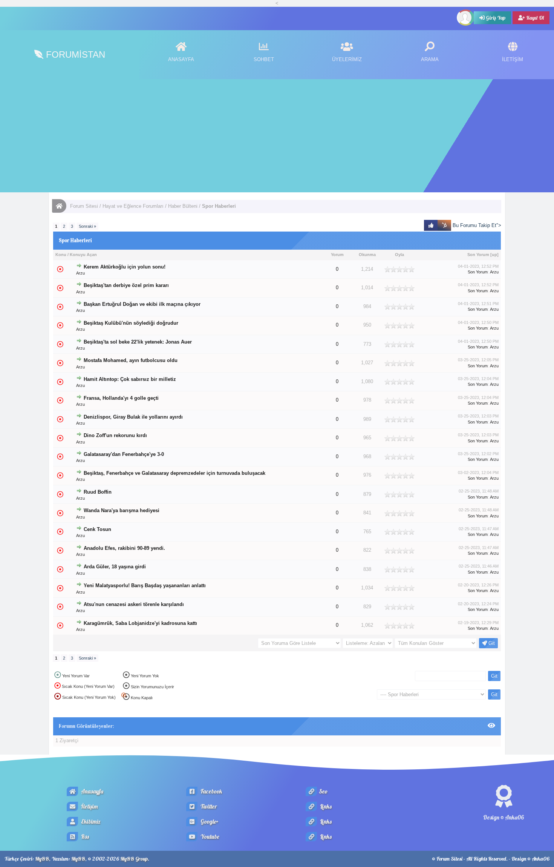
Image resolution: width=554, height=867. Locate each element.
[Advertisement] (277, 136)
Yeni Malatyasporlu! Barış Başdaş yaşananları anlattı (145, 585)
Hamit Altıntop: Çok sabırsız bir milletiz (130, 379)
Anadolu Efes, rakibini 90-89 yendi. (124, 548)
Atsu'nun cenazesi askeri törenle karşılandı (134, 604)
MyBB (42, 858)
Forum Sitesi (84, 206)
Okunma (367, 254)
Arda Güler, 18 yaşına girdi (115, 566)
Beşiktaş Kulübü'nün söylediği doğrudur (131, 323)
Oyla (399, 254)
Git (491, 643)
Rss (84, 836)
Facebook (210, 791)
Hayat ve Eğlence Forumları (133, 206)
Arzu (80, 273)
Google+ (209, 821)
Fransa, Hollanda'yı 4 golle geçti (121, 398)
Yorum (337, 254)
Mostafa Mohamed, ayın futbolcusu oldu (131, 360)
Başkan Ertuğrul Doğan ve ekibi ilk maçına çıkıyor (142, 304)
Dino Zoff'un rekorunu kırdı (115, 435)
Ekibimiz (90, 821)
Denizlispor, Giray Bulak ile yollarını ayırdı (133, 417)
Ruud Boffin (98, 492)
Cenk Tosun (97, 529)
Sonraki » (87, 226)
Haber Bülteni (182, 206)
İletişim (89, 806)
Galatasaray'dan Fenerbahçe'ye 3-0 (124, 454)
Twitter (208, 806)
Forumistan (74, 54)
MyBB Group (134, 858)
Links (325, 806)
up (494, 254)
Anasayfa (91, 791)
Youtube (209, 836)
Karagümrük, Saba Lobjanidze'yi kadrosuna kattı (140, 623)
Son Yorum (478, 254)
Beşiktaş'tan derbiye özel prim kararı (126, 285)
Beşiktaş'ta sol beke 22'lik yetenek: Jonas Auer (138, 342)
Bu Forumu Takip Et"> (476, 225)
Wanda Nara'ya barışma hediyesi (121, 510)
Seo (323, 791)
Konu (60, 254)
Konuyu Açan (83, 254)
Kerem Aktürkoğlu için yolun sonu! (124, 267)
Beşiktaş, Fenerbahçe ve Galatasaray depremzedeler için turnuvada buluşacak (174, 473)
